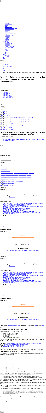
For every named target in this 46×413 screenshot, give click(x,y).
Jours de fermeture (24, 240)
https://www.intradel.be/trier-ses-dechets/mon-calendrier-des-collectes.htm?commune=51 (23, 250)
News (4, 58)
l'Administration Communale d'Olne (13, 325)
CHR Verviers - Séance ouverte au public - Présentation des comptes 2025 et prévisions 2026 (17, 117)
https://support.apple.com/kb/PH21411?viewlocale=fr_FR (13, 346)
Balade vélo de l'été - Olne (5, 115)
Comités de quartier (8, 27)
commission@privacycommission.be (11, 409)
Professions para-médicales (9, 45)
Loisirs (4, 48)
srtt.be (36, 325)
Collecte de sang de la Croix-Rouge (7, 127)
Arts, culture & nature (9, 21)
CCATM (6, 25)
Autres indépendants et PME (10, 47)
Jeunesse (6, 50)
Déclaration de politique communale (11, 11)
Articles (4, 68)
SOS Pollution (7, 37)
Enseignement (7, 30)
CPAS (6, 6)
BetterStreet (7, 22)
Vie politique (5, 10)
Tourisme (6, 38)
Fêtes (6, 53)
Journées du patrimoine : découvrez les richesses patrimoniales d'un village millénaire (16, 119)
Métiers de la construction (9, 46)
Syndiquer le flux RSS (9, 129)
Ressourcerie (7, 40)
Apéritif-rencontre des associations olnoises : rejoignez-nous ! (12, 125)
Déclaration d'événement (9, 29)
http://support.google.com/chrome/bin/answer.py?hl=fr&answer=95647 (16, 344)
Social (6, 52)
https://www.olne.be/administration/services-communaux (23, 237)
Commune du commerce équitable (11, 28)
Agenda (4, 54)
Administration (5, 4)
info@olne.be (29, 244)
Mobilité (6, 31)
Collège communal (8, 12)
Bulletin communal (8, 24)
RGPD (6, 9)
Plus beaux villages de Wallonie (10, 33)
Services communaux (9, 5)
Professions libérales (8, 43)
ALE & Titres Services (9, 20)
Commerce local (8, 42)
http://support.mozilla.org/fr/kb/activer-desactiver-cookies (13, 345)
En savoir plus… (12, 197)
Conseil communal (8, 13)
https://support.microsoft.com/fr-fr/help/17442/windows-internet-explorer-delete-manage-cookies (24, 343)
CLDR (6, 26)
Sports (6, 49)
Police (6, 34)
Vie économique (6, 41)
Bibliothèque (7, 23)
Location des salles (6, 55)
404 (3, 57)
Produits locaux (7, 36)
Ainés (6, 51)
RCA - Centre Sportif (6, 56)
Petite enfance (7, 32)
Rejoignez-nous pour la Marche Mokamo (8, 123)
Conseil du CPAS (8, 14)
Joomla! (43, 325)
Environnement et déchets (9, 35)
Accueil (4, 3)
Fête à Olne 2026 (4, 111)
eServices (6, 7)
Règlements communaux (9, 8)
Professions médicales (9, 44)
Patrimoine (7, 39)
